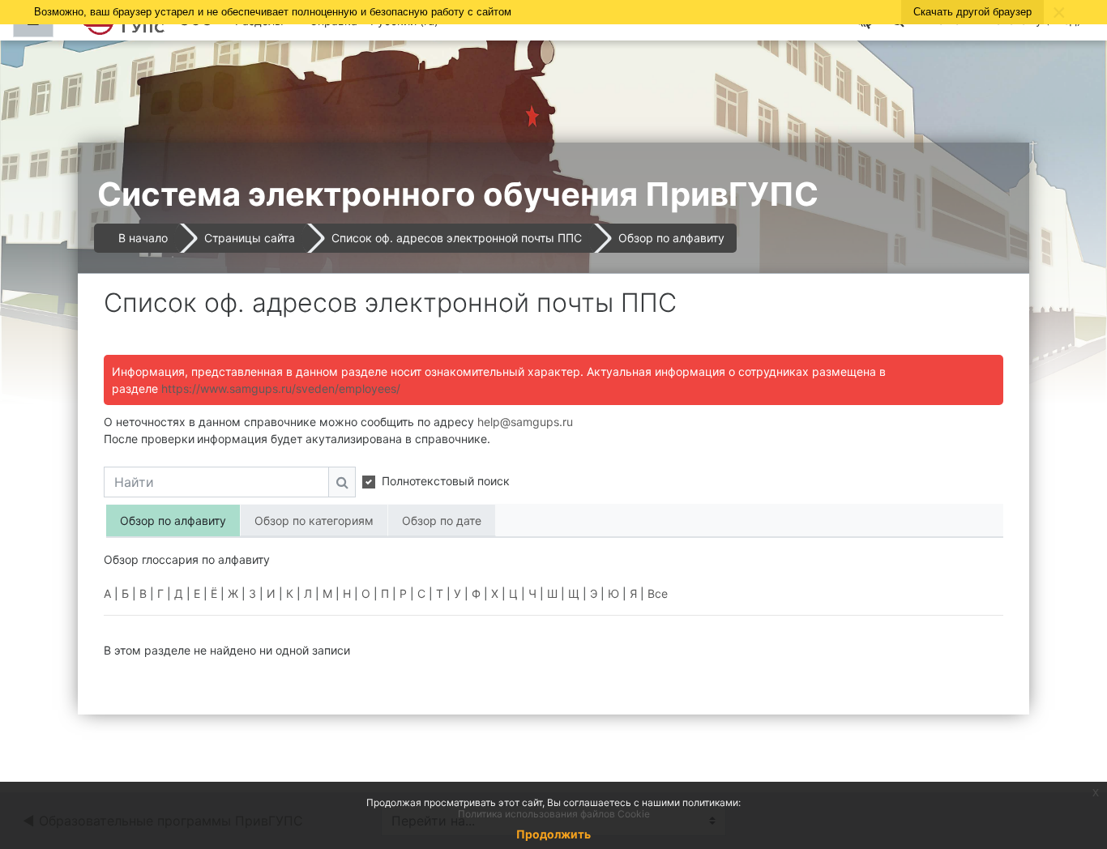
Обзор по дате (441, 520)
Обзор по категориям (314, 520)
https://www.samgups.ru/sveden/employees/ (280, 388)
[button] (1070, 768)
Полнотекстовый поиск (446, 481)
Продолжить (553, 834)
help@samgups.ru (525, 422)
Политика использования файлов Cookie (554, 814)
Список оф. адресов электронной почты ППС (456, 238)
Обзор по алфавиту (671, 238)
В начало (143, 238)
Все (658, 593)
